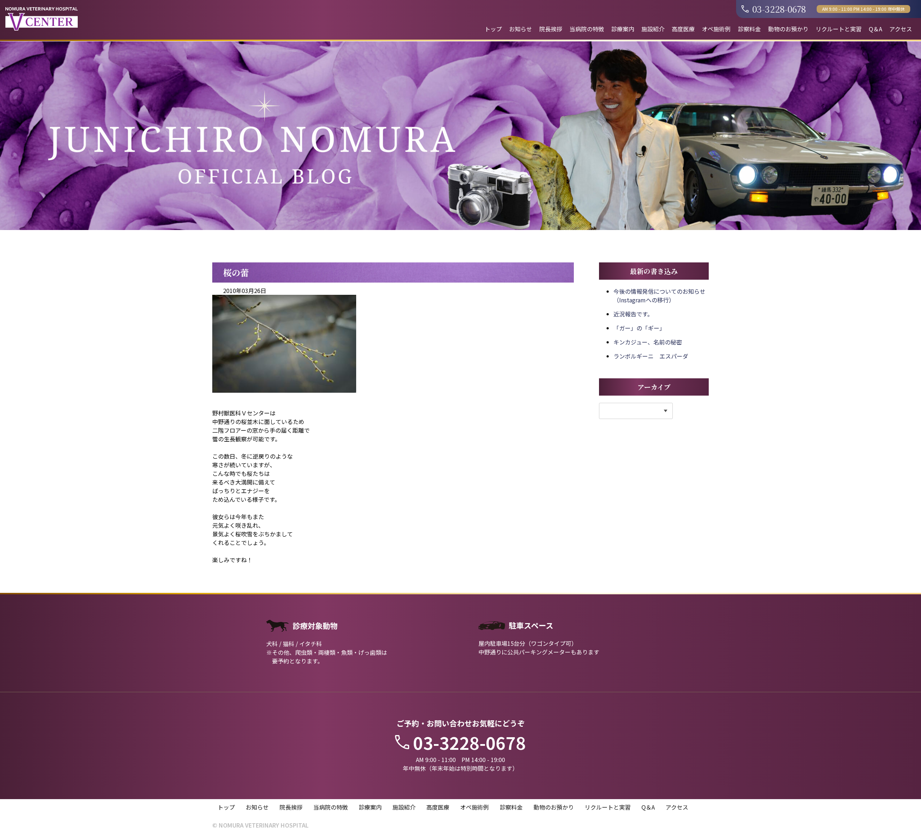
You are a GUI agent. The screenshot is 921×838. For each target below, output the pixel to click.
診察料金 (749, 28)
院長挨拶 (550, 28)
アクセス (900, 28)
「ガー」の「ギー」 (639, 328)
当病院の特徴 (587, 28)
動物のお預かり (788, 28)
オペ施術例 (716, 28)
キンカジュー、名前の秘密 (647, 342)
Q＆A (875, 28)
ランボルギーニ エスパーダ (650, 356)
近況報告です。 (633, 314)
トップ (493, 28)
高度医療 (683, 28)
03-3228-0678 (779, 9)
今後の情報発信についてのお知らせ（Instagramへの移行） (659, 295)
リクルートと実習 (839, 28)
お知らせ (520, 28)
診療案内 (622, 28)
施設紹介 (652, 28)
